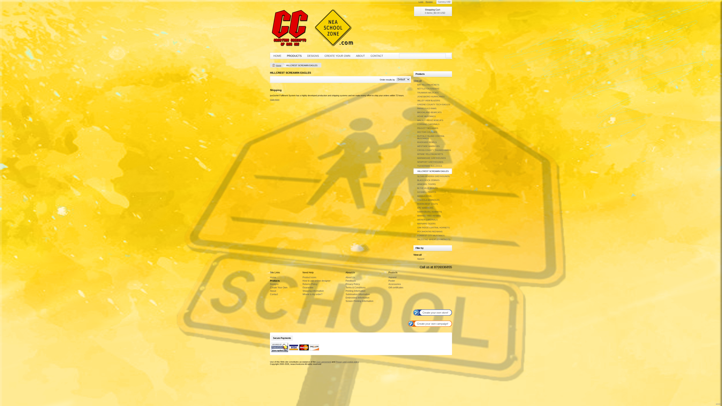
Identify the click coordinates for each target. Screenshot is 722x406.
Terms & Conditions (356, 287)
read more (274, 99)
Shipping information (313, 291)
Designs (313, 55)
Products (294, 55)
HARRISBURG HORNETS (429, 212)
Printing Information (356, 291)
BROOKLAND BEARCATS (429, 112)
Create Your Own (337, 55)
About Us (350, 277)
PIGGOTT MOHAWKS (427, 128)
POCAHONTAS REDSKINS (429, 231)
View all (417, 81)
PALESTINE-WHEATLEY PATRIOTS (433, 239)
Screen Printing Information (359, 301)
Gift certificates (395, 287)
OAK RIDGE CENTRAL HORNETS (433, 227)
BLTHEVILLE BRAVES (427, 188)
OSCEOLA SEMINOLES (428, 200)
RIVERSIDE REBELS (427, 142)
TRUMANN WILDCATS (427, 93)
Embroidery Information (357, 297)
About (360, 55)
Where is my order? (312, 294)
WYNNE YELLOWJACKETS (430, 154)
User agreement (323, 362)
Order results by (387, 80)
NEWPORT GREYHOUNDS (430, 162)
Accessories (394, 284)
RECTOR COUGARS (427, 132)
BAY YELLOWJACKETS (428, 85)
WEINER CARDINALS (427, 220)
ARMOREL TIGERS (426, 184)
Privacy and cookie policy (347, 362)
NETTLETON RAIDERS (428, 89)
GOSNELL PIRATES (426, 192)
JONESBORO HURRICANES (430, 96)
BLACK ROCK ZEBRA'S (428, 180)
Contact (377, 55)
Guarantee (308, 287)
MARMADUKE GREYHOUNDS (431, 158)
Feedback (351, 281)
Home (277, 55)
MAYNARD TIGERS (426, 224)
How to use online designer (317, 281)
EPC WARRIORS (425, 208)
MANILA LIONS (424, 196)
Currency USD (444, 2)
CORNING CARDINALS (428, 124)
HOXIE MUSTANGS (426, 116)
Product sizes (309, 277)
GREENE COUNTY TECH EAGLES (433, 104)
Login (421, 2)
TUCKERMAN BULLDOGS (429, 166)
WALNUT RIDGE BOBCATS (430, 120)
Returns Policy (310, 284)
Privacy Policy (353, 284)
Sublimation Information (358, 294)
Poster (391, 281)
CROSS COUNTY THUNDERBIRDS (434, 150)
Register (429, 2)
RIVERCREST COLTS (427, 204)
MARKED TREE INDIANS (429, 216)
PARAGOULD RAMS (426, 108)
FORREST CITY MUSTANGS (430, 235)
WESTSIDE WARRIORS (428, 146)
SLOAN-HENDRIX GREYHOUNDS (433, 176)
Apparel (420, 259)
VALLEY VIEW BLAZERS (428, 100)
